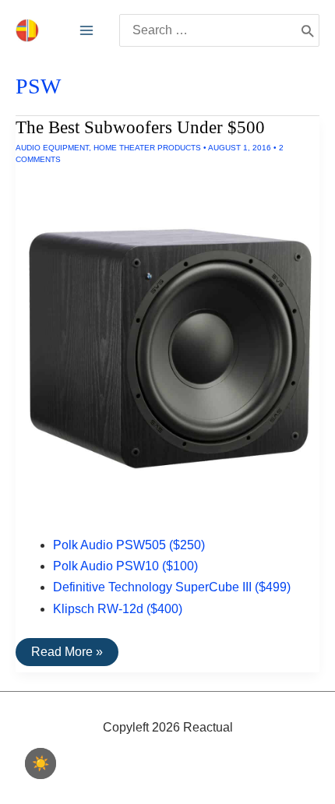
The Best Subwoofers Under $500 (140, 127)
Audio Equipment (52, 147)
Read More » (66, 655)
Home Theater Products (147, 147)
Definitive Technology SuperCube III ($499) (172, 587)
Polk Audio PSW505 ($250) (129, 545)
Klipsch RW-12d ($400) (117, 608)
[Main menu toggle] (86, 30)
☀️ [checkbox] (40, 763)
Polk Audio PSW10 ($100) (125, 566)
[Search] (307, 30)
